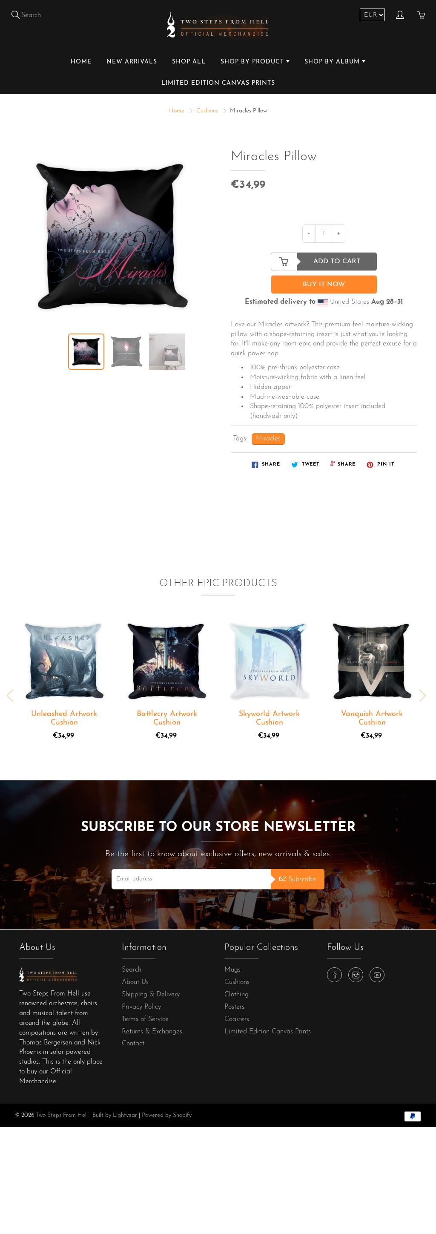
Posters (234, 1007)
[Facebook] (334, 974)
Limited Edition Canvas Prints (218, 83)
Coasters (236, 1019)
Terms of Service (145, 1019)
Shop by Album (333, 62)
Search (131, 969)
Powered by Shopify (167, 1115)
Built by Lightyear (114, 1115)
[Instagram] (355, 974)
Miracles (268, 438)
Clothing (236, 994)
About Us (135, 982)
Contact (133, 1043)
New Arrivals (131, 62)
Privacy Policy (141, 1007)
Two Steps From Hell (62, 1115)
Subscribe (302, 879)
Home (81, 62)
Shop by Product (253, 62)
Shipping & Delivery (151, 994)
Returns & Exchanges (152, 1031)
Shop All (189, 62)
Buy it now (324, 284)
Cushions (207, 111)
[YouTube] (377, 974)
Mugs (232, 969)
